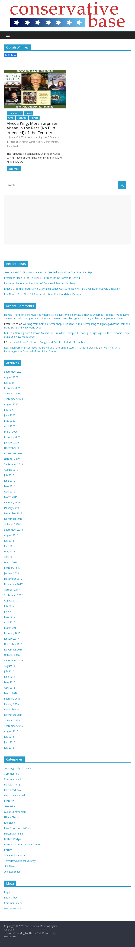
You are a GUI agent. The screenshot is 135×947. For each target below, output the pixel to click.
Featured (22, 117)
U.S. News (9, 866)
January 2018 (11, 573)
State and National (14, 855)
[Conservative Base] (67, 4)
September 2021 (13, 371)
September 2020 (13, 399)
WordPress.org (12, 908)
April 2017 (9, 622)
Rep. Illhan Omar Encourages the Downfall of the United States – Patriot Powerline (51, 347)
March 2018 (11, 562)
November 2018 (13, 518)
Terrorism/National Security (20, 860)
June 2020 (9, 415)
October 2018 (12, 524)
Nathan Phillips (12, 839)
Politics (34, 117)
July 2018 (9, 540)
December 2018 (13, 513)
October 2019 (12, 458)
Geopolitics (10, 806)
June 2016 (9, 676)
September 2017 (13, 595)
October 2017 (12, 589)
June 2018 (9, 546)
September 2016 (13, 660)
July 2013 (9, 747)
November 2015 (13, 715)
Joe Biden (9, 822)
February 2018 (12, 567)
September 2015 (13, 725)
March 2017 (11, 627)
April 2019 (9, 491)
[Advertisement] (67, 219)
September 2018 (13, 529)
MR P (7, 333)
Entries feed (11, 897)
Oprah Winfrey (51, 141)
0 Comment (53, 137)
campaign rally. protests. (18, 768)
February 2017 (12, 633)
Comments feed (13, 903)
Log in (7, 892)
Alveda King (36, 137)
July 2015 (9, 736)
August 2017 (11, 600)
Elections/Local (12, 790)
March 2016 (11, 693)
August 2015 (11, 731)
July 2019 (9, 475)
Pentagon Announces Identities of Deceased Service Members (39, 283)
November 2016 (13, 649)
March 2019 (11, 497)
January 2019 (11, 508)
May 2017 (9, 617)
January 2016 (11, 704)
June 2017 (9, 611)
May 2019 (9, 486)
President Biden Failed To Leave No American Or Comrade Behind (42, 277)
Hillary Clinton (12, 817)
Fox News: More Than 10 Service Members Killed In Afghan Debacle (43, 294)
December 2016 (13, 644)
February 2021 (12, 388)
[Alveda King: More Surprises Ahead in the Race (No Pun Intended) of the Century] (35, 72)
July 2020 (9, 409)
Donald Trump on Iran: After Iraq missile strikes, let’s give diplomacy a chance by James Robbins (68, 318)
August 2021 (11, 377)
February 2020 (12, 437)
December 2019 (13, 448)
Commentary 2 (12, 779)
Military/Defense (13, 833)
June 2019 (9, 480)
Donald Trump (12, 784)
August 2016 (11, 666)
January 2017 (11, 638)
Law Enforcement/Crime (18, 828)
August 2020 (11, 404)
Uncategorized (12, 871)
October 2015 (12, 720)
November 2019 (13, 453)
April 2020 (9, 426)
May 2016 (9, 682)
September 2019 (13, 464)
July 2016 (9, 671)
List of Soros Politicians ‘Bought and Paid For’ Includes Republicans (50, 342)
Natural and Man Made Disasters (23, 844)
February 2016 (12, 698)
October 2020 (12, 393)
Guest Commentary (15, 811)
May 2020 (9, 420)
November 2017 (13, 584)
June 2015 (9, 742)
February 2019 (12, 502)
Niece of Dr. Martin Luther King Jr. (26, 141)
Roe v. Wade (13, 146)
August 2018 (11, 535)
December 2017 (13, 578)
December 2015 (13, 709)
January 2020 (11, 442)
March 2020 (11, 431)
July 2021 (9, 382)
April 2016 (9, 687)
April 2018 (9, 557)
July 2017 (9, 606)
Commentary (14, 113)
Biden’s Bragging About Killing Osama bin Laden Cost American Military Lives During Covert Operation (62, 288)
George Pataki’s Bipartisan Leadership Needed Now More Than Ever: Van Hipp (49, 272)
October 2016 (12, 655)
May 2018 (9, 551)
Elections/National (14, 795)
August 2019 (11, 469)
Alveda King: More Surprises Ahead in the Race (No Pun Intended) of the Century (32, 128)
